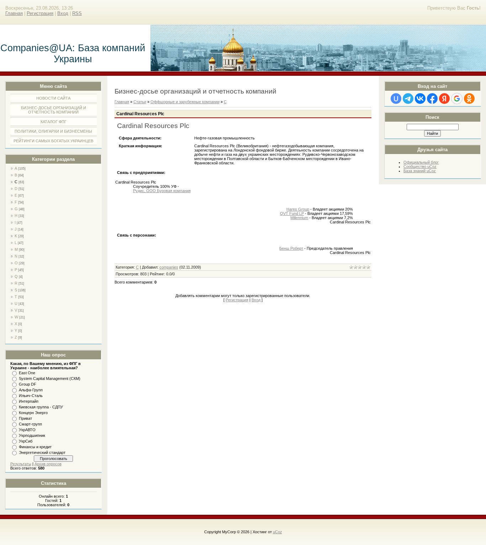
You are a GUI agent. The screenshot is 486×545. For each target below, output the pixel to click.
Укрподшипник (32, 435)
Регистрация (40, 13)
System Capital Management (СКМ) (49, 378)
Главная (14, 13)
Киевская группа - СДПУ (41, 407)
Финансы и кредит (35, 447)
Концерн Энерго (33, 413)
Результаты (20, 464)
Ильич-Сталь (31, 395)
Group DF (27, 384)
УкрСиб (25, 441)
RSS (77, 13)
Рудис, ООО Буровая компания (162, 191)
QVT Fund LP (292, 213)
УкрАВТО (27, 430)
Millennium (299, 218)
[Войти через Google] (457, 98)
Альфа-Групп (31, 390)
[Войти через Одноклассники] (469, 98)
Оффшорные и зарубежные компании (185, 102)
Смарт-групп (30, 424)
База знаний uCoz (419, 171)
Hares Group (297, 209)
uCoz (277, 532)
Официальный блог (421, 162)
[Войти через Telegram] (408, 98)
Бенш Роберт (291, 248)
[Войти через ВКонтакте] (420, 98)
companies (168, 267)
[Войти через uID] (396, 98)
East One (27, 373)
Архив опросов (48, 464)
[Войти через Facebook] (432, 98)
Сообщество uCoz (420, 166)
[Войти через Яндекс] (444, 98)
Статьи (139, 102)
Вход (62, 13)
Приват (25, 418)
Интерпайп (28, 401)
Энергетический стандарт (42, 452)
